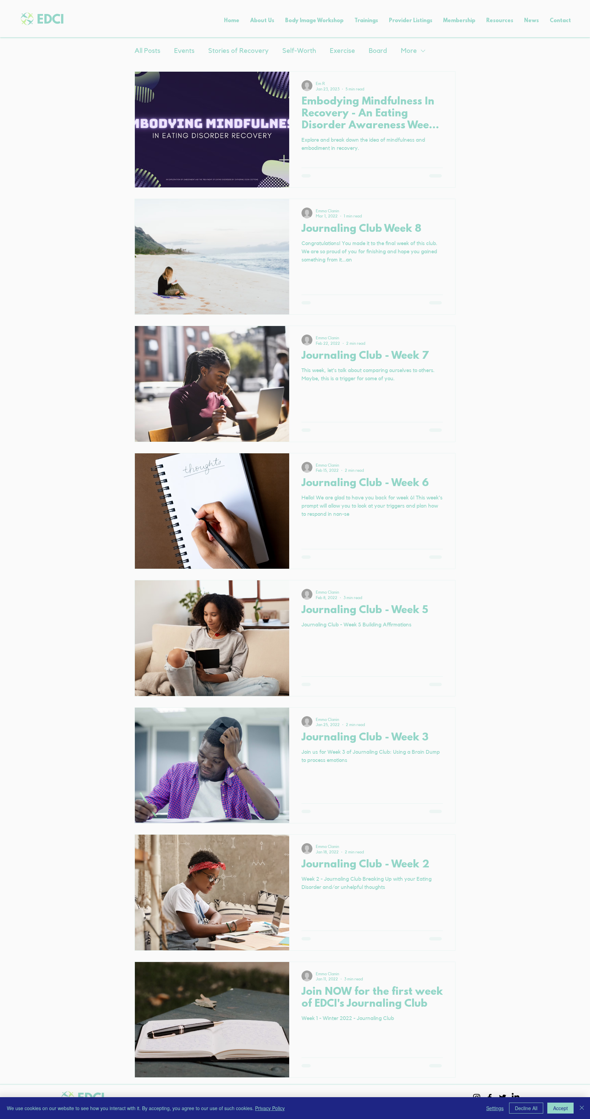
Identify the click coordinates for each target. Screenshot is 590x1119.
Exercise (342, 50)
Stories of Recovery (238, 50)
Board (378, 50)
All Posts (147, 50)
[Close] (582, 1108)
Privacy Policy (270, 1108)
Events (184, 50)
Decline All (526, 1108)
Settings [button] (495, 1108)
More (409, 50)
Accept (560, 1108)
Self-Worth (299, 50)
